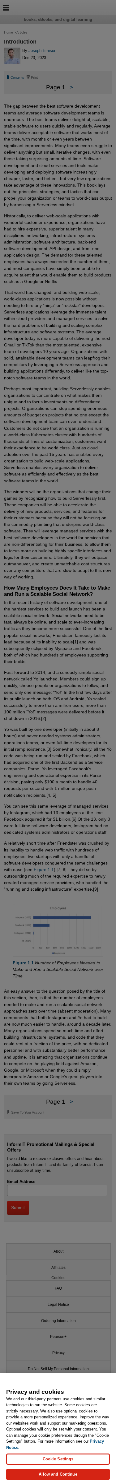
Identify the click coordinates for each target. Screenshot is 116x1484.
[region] (58, 1428)
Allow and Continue (58, 1474)
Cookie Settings (58, 1459)
